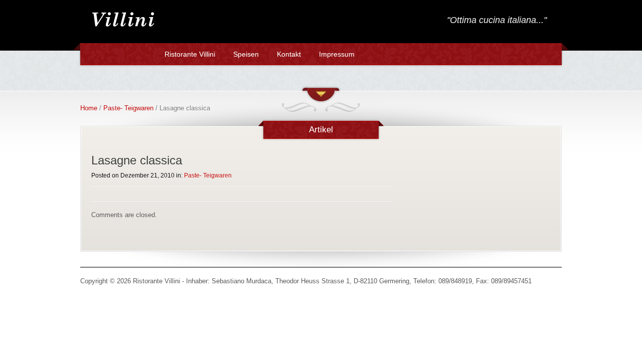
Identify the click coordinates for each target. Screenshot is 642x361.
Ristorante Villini (190, 54)
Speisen (246, 54)
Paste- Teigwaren (128, 108)
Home (88, 108)
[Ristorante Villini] (123, 29)
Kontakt (289, 54)
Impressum (337, 54)
